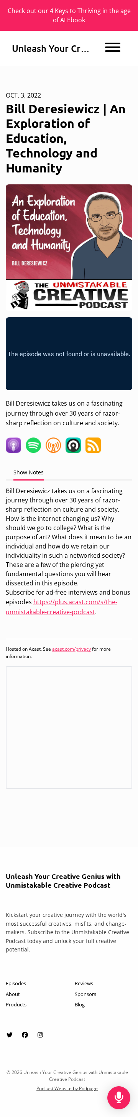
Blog (80, 1004)
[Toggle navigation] (112, 48)
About (13, 994)
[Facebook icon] (25, 1034)
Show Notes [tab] (28, 472)
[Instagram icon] (40, 1034)
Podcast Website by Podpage (67, 1088)
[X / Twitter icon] (9, 1034)
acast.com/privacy (71, 649)
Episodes (16, 983)
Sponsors (85, 994)
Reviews (84, 983)
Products (16, 1004)
